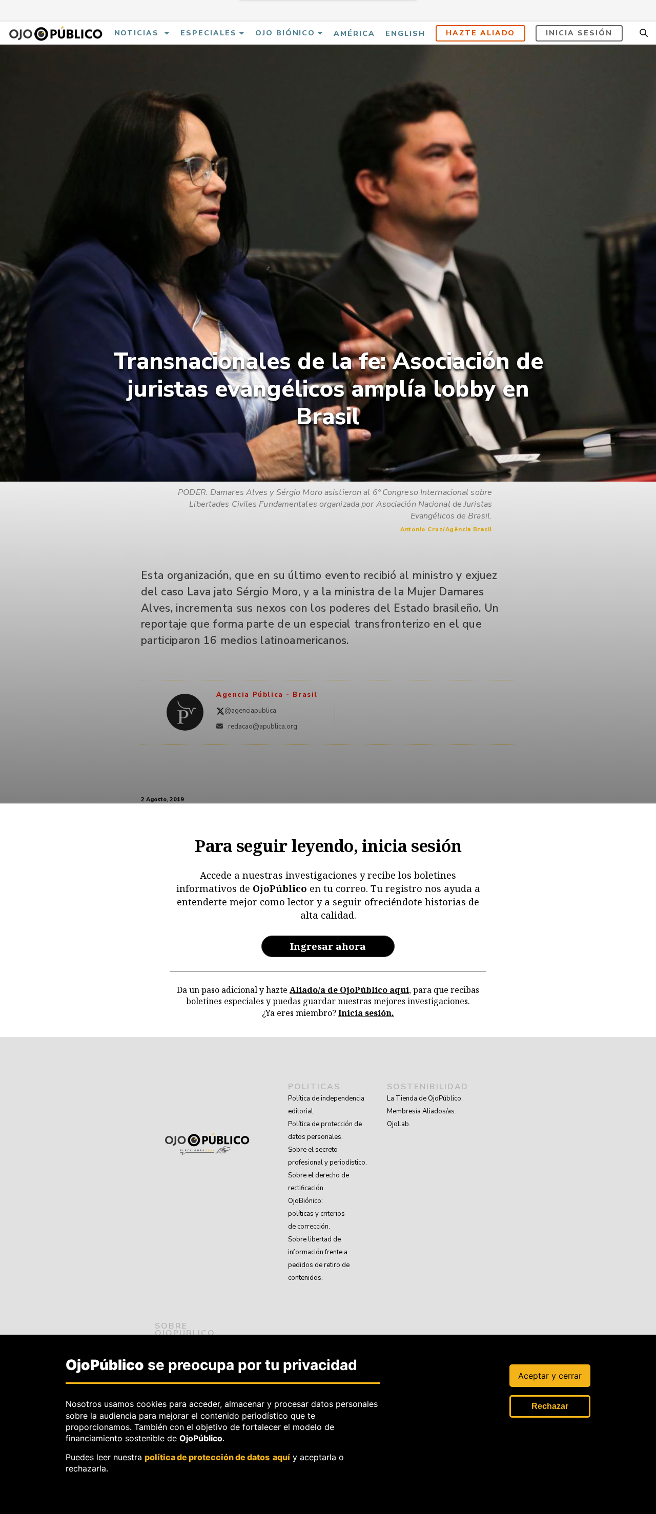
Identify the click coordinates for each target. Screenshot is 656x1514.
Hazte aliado (481, 33)
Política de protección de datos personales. (325, 1130)
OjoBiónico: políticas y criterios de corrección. (316, 1213)
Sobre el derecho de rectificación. (318, 1182)
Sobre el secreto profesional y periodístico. (327, 1156)
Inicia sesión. (366, 1013)
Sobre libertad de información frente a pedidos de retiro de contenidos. (319, 1258)
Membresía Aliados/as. (421, 1111)
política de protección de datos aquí (217, 1457)
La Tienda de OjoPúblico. (425, 1098)
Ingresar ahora (328, 946)
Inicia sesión (579, 33)
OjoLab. (399, 1124)
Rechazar (549, 1406)
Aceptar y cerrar (550, 1376)
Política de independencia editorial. (326, 1105)
